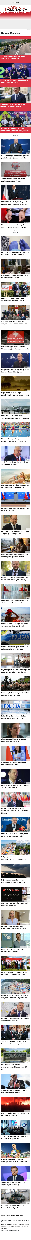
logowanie (20, 1224)
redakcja (9, 1224)
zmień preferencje (19, 1226)
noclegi (8, 1215)
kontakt (15, 1224)
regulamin (3, 1226)
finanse (13, 1215)
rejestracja (26, 1224)
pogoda (3, 1215)
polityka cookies (10, 1226)
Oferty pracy (19, 1215)
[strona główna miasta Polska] (16, 8)
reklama (3, 1224)
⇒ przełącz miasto (10, 1222)
